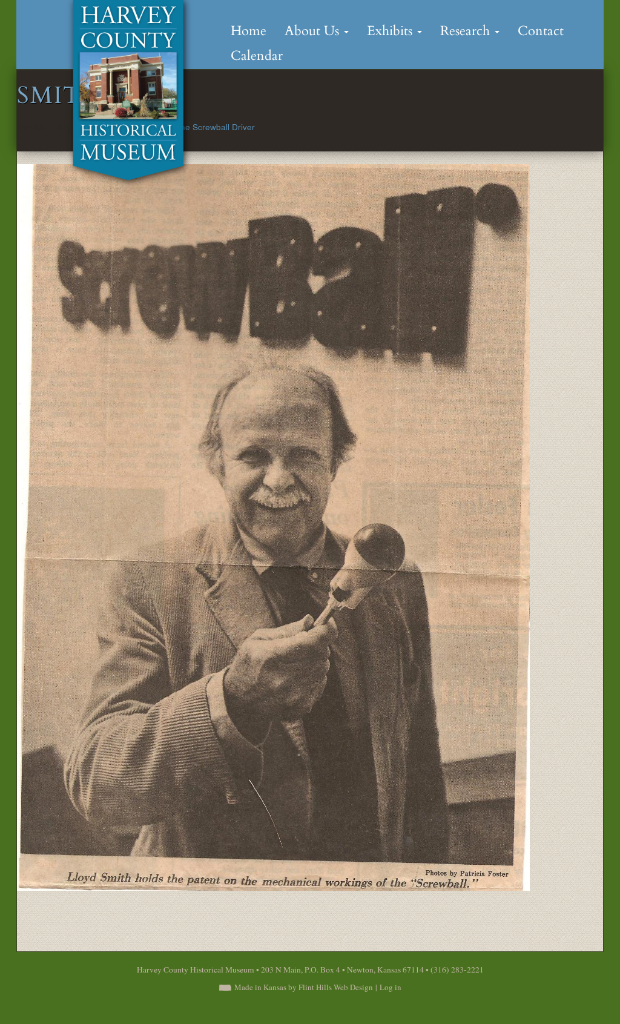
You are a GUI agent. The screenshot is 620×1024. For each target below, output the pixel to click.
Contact (541, 31)
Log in (390, 987)
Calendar (257, 56)
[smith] (273, 526)
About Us (314, 31)
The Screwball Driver (215, 127)
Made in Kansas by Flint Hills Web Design (303, 987)
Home (248, 31)
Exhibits (391, 31)
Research (466, 31)
